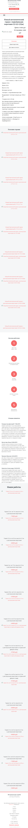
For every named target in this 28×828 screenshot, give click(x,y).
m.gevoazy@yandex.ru (14, 11)
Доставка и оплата (14, 47)
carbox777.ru (11, 804)
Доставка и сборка (14, 813)
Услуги (14, 810)
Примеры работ (14, 815)
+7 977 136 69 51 (11, 4)
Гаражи (14, 808)
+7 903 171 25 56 (11, 6)
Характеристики (14, 44)
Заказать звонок (14, 9)
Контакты (14, 819)
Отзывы (14, 817)
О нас (14, 806)
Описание (14, 41)
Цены (14, 812)
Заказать (20, 36)
